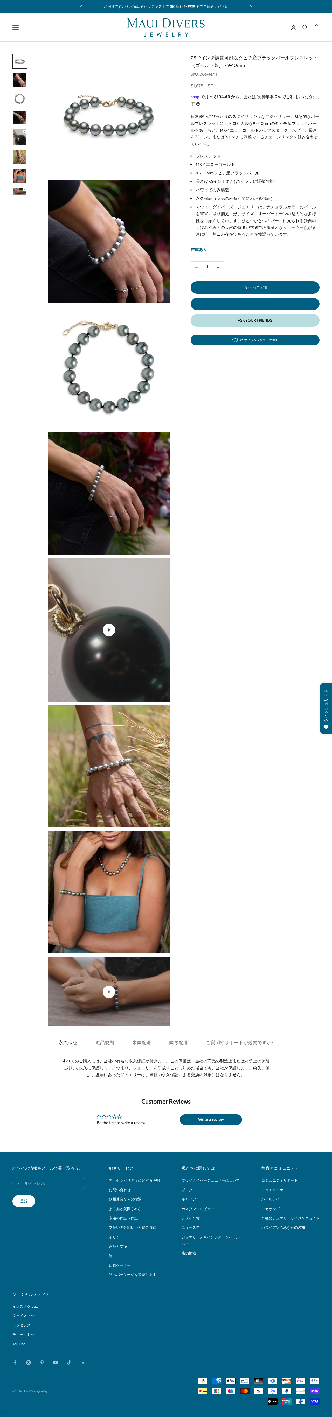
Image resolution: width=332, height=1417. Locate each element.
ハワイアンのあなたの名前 (283, 1227)
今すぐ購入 (255, 303)
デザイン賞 (191, 1218)
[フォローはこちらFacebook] (15, 1362)
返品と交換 (118, 1246)
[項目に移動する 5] (19, 137)
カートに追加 (255, 287)
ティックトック (25, 1334)
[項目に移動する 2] (19, 80)
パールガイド (272, 1199)
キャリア (189, 1199)
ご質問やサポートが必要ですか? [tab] (239, 1043)
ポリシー (116, 1237)
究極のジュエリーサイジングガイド (290, 1218)
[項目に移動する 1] (19, 61)
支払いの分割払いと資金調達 (132, 1227)
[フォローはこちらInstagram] (28, 1362)
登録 (24, 1201)
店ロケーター (120, 1265)
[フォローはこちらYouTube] (55, 1362)
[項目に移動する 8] (19, 191)
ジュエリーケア (274, 1190)
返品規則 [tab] (104, 1043)
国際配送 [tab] (178, 1043)
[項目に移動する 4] (19, 117)
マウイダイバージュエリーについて (211, 1180)
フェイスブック (25, 1315)
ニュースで (191, 1227)
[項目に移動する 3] (19, 99)
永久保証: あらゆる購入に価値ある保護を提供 (166, 6)
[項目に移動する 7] (19, 176)
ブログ (187, 1190)
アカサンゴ (270, 1208)
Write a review (211, 1119)
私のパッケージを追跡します (132, 1274)
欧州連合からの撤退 (125, 1199)
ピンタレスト (23, 1325)
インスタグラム (25, 1306)
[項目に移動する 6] (19, 157)
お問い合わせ (120, 1190)
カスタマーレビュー (198, 1208)
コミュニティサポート (279, 1180)
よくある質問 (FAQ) (124, 1208)
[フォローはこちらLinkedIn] (82, 1362)
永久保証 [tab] (68, 1043)
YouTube (18, 1344)
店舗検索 (189, 1253)
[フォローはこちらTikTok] (69, 1362)
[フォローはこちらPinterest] (42, 1362)
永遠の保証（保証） (125, 1218)
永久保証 (204, 198)
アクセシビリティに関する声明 (134, 1180)
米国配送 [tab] (141, 1043)
